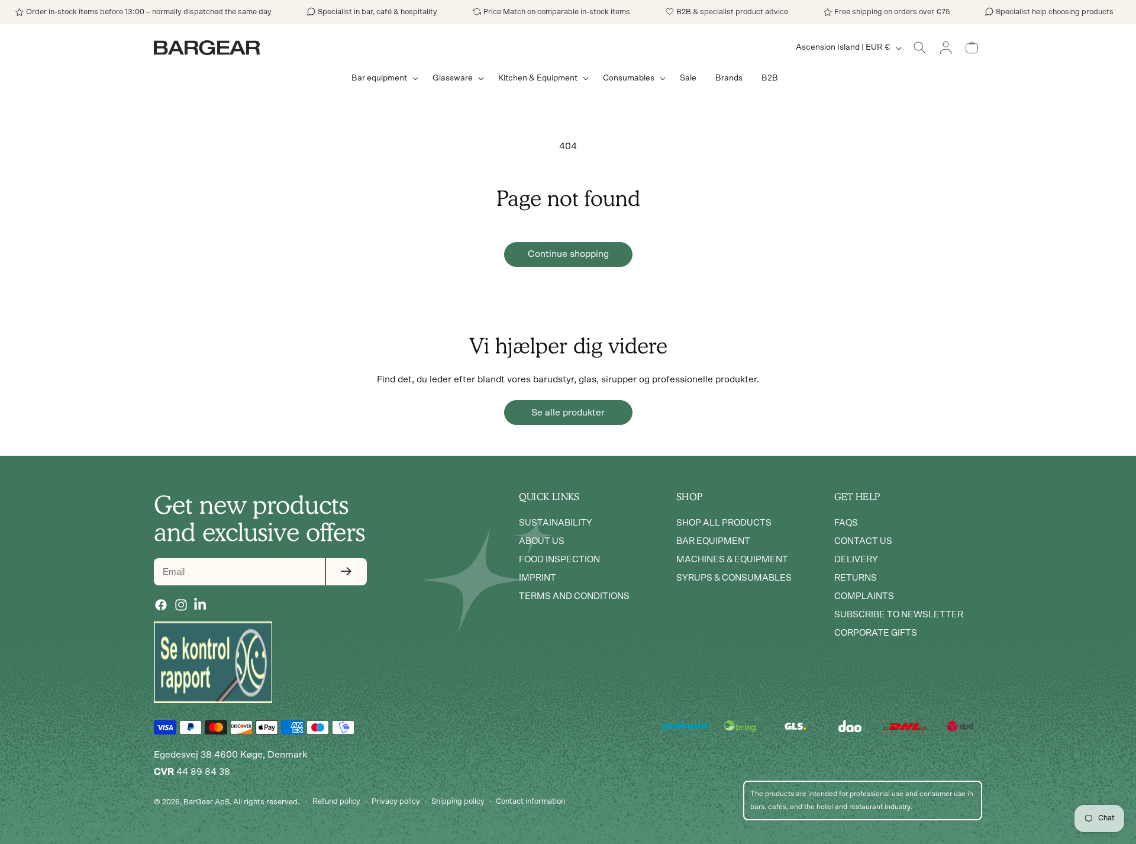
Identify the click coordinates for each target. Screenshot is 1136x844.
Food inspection (559, 559)
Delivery (856, 559)
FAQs (846, 522)
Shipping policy (458, 802)
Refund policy (336, 802)
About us (541, 541)
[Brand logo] (213, 662)
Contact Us (863, 541)
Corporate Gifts (875, 633)
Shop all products (724, 522)
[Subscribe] (346, 571)
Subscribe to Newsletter (898, 614)
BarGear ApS (206, 802)
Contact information (530, 802)
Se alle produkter (568, 412)
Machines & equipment (732, 559)
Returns (855, 578)
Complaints (864, 596)
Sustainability (555, 522)
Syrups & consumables (734, 578)
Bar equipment (713, 541)
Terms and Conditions (574, 596)
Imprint (537, 578)
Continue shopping (568, 254)
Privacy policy (396, 802)
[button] (382, 78)
